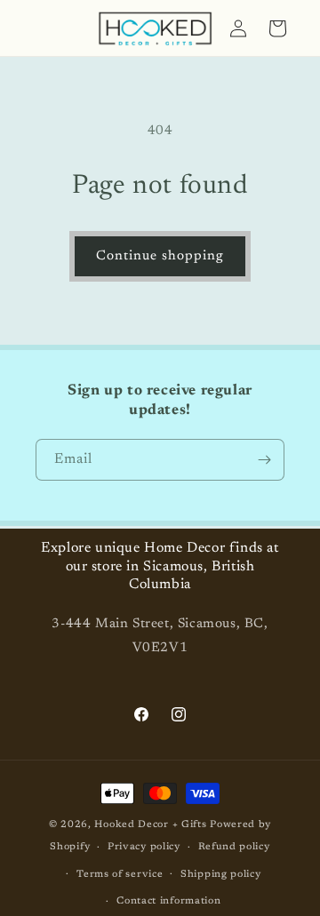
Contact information (168, 901)
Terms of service (119, 875)
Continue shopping (160, 256)
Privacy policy (144, 847)
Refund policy (234, 847)
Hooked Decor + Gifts (150, 825)
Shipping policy (220, 875)
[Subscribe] (264, 460)
